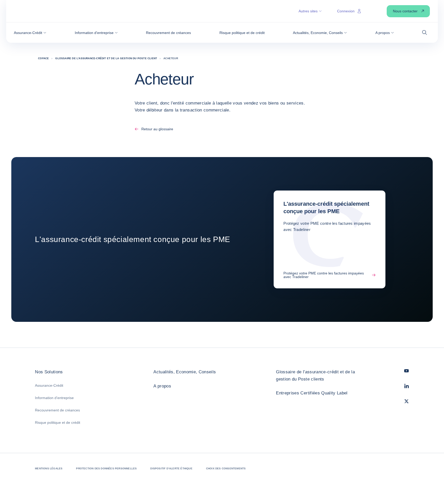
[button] (30, 32)
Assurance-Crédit (49, 385)
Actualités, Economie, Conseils (184, 371)
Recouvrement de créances (57, 410)
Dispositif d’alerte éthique (171, 468)
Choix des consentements (226, 468)
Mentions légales (48, 468)
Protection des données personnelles (106, 468)
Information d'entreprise (54, 398)
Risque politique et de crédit (57, 422)
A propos (162, 386)
